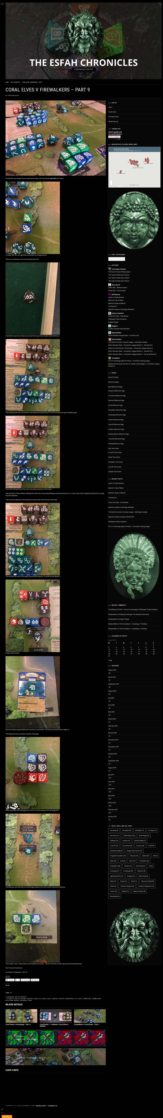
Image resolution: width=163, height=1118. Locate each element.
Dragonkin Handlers (118, 856)
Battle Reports (21, 997)
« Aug (110, 660)
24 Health (114, 830)
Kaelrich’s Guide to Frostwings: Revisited (121, 309)
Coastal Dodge (140, 840)
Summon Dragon (127, 886)
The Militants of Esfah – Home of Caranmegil (122, 609)
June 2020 (111, 705)
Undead (125, 891)
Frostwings (128, 871)
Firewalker (87, 998)
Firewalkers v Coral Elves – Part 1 (86, 1024)
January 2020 (112, 733)
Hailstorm (14, 730)
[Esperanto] (112, 132)
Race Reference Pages (115, 387)
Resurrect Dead (26, 1000)
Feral (122, 861)
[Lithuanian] (111, 134)
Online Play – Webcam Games (117, 287)
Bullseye (114, 840)
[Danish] (109, 132)
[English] (111, 132)
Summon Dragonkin (146, 886)
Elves (80, 998)
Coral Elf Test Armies (115, 452)
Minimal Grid (40, 1105)
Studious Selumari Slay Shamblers (119, 329)
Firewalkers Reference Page (117, 410)
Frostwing (114, 871)
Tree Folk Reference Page (116, 439)
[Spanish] (119, 134)
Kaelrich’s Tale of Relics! (115, 300)
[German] (119, 132)
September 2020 (113, 684)
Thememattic (53, 1105)
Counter (55, 998)
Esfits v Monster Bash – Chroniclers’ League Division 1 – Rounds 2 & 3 (130, 351)
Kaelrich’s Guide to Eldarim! (116, 303)
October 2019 (112, 754)
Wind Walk (115, 896)
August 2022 (112, 670)
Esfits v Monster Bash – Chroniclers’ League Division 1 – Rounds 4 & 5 (130, 345)
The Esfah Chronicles (84, 62)
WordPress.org (113, 121)
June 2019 (111, 782)
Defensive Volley (116, 851)
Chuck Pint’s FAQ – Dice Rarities (118, 316)
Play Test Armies (113, 448)
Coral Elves (46, 998)
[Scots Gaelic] (117, 134)
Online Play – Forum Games (117, 291)
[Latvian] (109, 134)
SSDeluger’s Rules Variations (117, 319)
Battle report (20, 998)
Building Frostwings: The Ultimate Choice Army (134, 614)
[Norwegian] (112, 134)
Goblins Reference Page (116, 420)
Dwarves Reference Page (116, 400)
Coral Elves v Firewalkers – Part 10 (16, 972)
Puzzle (123, 881)
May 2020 (111, 712)
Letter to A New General (116, 297)
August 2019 (112, 768)
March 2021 (112, 677)
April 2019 (111, 796)
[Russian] (116, 134)
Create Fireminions (66, 998)
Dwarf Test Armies (114, 457)
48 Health (10, 998)
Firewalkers (96, 998)
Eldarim (145, 856)
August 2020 (112, 691)
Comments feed (113, 117)
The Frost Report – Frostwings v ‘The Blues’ (133, 624)
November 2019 (113, 747)
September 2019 (113, 761)
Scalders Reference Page (116, 429)
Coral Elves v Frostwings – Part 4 (18, 1024)
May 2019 (111, 789)
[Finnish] (116, 132)
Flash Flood (140, 866)
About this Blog (113, 377)
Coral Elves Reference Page (117, 396)
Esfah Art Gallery (113, 382)
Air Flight (152, 830)
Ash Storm (114, 835)
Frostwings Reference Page (117, 415)
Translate (119, 139)
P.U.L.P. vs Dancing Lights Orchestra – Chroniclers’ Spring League (129, 361)
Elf (75, 998)
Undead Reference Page (116, 444)
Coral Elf (37, 998)
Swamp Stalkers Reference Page (118, 434)
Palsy (113, 881)
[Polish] (114, 134)
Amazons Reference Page (116, 391)
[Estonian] (114, 132)
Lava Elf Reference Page (116, 424)
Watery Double (139, 891)
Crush (151, 846)
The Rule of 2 (112, 306)
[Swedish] (121, 134)
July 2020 (111, 698)
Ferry (132, 861)
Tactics (113, 891)
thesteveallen (13, 95)
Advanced (10, 997)
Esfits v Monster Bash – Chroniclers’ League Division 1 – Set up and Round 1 (132, 354)
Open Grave (143, 876)
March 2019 (112, 803)
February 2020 (112, 726)
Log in (110, 107)
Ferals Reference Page (115, 405)
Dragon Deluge (113, 322)
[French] (117, 132)
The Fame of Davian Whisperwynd (119, 272)
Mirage (31, 887)
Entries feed (112, 112)
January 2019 (112, 816)
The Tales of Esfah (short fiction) (118, 275)
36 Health (126, 830)
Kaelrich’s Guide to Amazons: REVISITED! (121, 517)
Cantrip (16, 653)
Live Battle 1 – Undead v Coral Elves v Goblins (54, 1025)
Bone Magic (144, 835)
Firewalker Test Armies (115, 462)
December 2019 (113, 740)
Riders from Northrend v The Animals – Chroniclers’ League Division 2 (130, 348)
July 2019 (111, 775)
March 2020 (112, 719)
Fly (151, 866)
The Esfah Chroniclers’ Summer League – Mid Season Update (127, 342)
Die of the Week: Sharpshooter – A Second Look (123, 335)
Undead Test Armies (114, 472)
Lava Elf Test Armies (114, 467)
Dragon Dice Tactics (134, 851)
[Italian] (121, 132)
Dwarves (134, 856)
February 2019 (112, 810)
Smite (113, 886)
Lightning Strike (116, 876)
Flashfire (128, 866)
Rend (134, 881)
